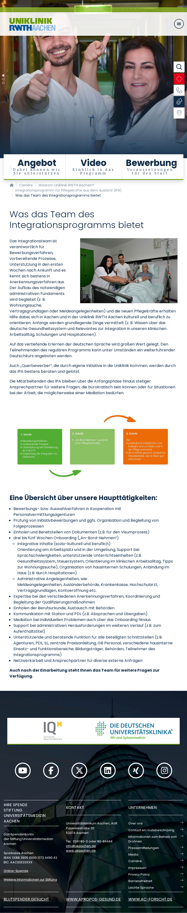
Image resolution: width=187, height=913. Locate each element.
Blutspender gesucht (26, 899)
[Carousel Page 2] (3, 79)
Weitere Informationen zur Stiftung (30, 879)
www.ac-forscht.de (150, 899)
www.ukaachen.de (81, 851)
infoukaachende (81, 846)
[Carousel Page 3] (3, 83)
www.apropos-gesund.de (93, 899)
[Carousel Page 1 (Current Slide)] (3, 75)
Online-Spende (16, 871)
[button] (11, 167)
